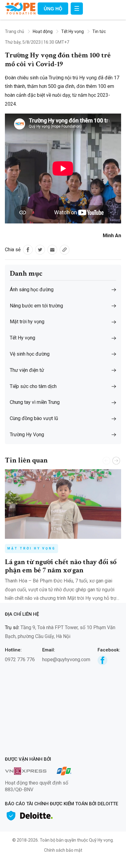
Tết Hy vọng (72, 31)
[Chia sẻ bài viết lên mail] (52, 250)
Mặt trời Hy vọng (31, 548)
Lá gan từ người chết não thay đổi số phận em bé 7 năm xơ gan (61, 565)
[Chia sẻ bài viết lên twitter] (40, 250)
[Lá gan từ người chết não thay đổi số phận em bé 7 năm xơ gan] (63, 504)
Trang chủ (14, 31)
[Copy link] (64, 250)
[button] (116, 461)
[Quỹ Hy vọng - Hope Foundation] (20, 8)
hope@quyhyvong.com (66, 659)
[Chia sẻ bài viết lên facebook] (28, 250)
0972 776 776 (20, 659)
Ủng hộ (53, 8)
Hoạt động (43, 31)
